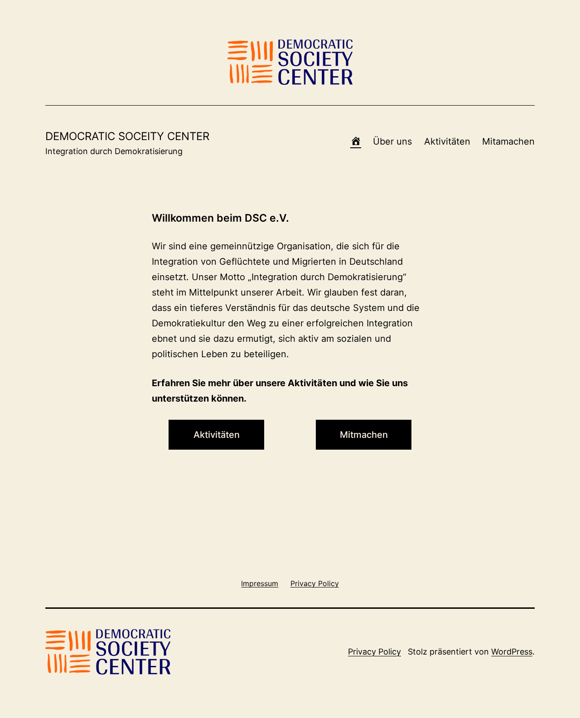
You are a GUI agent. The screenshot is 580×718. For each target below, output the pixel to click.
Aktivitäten (447, 141)
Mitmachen (364, 434)
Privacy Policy (374, 651)
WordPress (511, 651)
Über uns (392, 141)
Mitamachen (508, 141)
